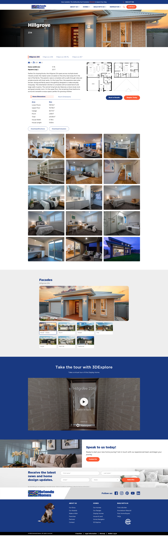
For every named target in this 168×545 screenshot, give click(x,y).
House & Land (98, 516)
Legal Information (91, 533)
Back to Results (114, 97)
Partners (72, 519)
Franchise (72, 516)
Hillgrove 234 (34, 57)
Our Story (72, 507)
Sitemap (102, 533)
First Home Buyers (123, 513)
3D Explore (97, 522)
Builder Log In (112, 533)
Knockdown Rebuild (124, 510)
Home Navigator (98, 519)
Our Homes (97, 507)
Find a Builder (122, 507)
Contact (131, 7)
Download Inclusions (59, 129)
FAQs (119, 516)
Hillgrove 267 (77, 57)
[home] (38, 7)
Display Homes (98, 513)
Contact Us (93, 459)
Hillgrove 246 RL (62, 57)
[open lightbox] (46, 146)
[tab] (42, 96)
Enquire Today (132, 97)
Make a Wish (73, 513)
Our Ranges (97, 510)
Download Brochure (38, 129)
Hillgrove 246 (48, 57)
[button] (74, 7)
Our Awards (73, 510)
